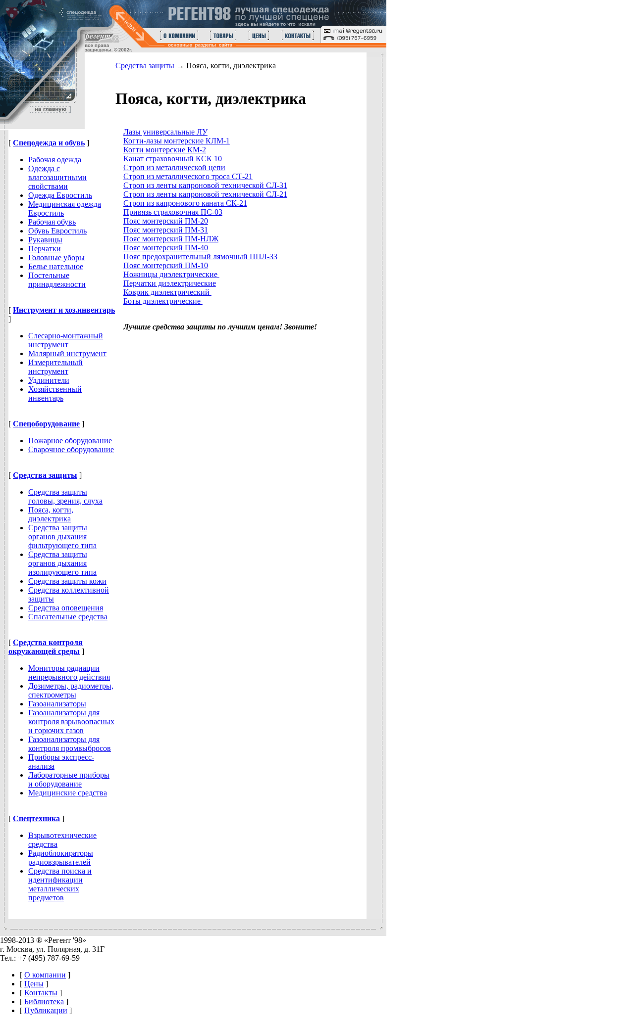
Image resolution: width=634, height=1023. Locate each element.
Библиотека (44, 1001)
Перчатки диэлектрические (169, 283)
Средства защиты (45, 475)
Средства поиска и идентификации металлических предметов (60, 884)
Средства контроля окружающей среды (45, 646)
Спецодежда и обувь (49, 143)
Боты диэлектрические (163, 301)
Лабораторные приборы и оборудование (68, 779)
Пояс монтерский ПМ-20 (165, 221)
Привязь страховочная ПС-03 (172, 212)
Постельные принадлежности (57, 279)
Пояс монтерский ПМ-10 (165, 265)
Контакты (40, 992)
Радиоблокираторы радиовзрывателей (60, 857)
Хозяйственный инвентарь (55, 393)
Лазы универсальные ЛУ (165, 132)
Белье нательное (55, 266)
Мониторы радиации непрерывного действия (69, 672)
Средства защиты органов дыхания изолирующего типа (62, 563)
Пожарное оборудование (70, 440)
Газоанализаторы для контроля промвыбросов (69, 743)
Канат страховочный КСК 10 (172, 158)
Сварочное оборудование (71, 449)
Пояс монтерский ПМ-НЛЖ (170, 238)
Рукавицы (45, 239)
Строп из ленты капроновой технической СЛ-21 (205, 194)
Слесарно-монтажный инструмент (65, 340)
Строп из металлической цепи (174, 167)
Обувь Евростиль (57, 231)
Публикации (45, 1010)
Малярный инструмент (67, 353)
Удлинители (48, 380)
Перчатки (44, 248)
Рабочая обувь (52, 222)
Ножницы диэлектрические (171, 274)
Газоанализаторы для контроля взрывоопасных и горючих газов (71, 721)
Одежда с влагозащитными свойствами (57, 177)
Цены (34, 983)
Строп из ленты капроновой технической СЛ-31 (205, 185)
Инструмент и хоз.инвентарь (64, 310)
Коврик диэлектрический (167, 292)
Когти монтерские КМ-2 (164, 149)
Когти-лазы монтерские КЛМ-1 (176, 141)
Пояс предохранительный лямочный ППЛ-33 (200, 256)
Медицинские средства (67, 793)
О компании (45, 975)
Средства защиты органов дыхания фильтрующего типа (62, 536)
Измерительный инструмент (55, 366)
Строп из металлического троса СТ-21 (188, 176)
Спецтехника (36, 818)
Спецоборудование (46, 423)
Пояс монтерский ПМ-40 (165, 247)
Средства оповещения (65, 608)
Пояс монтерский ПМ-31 (165, 230)
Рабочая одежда (54, 159)
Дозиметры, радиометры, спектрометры (70, 690)
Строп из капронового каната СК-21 (185, 203)
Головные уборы (56, 257)
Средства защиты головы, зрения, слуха (65, 496)
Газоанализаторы (57, 703)
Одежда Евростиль (60, 195)
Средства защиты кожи (67, 581)
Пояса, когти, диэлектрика (50, 514)
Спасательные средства (67, 616)
